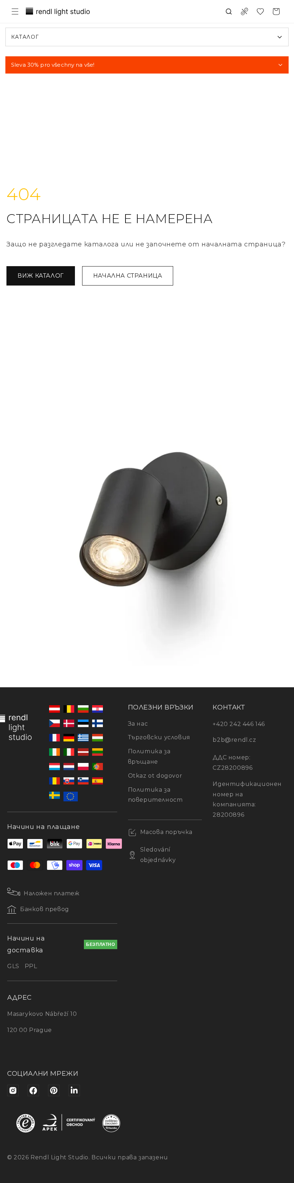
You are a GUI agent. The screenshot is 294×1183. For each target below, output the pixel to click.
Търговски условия (159, 737)
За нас (138, 723)
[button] (15, 11)
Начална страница (127, 275)
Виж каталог (41, 275)
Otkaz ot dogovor (155, 775)
